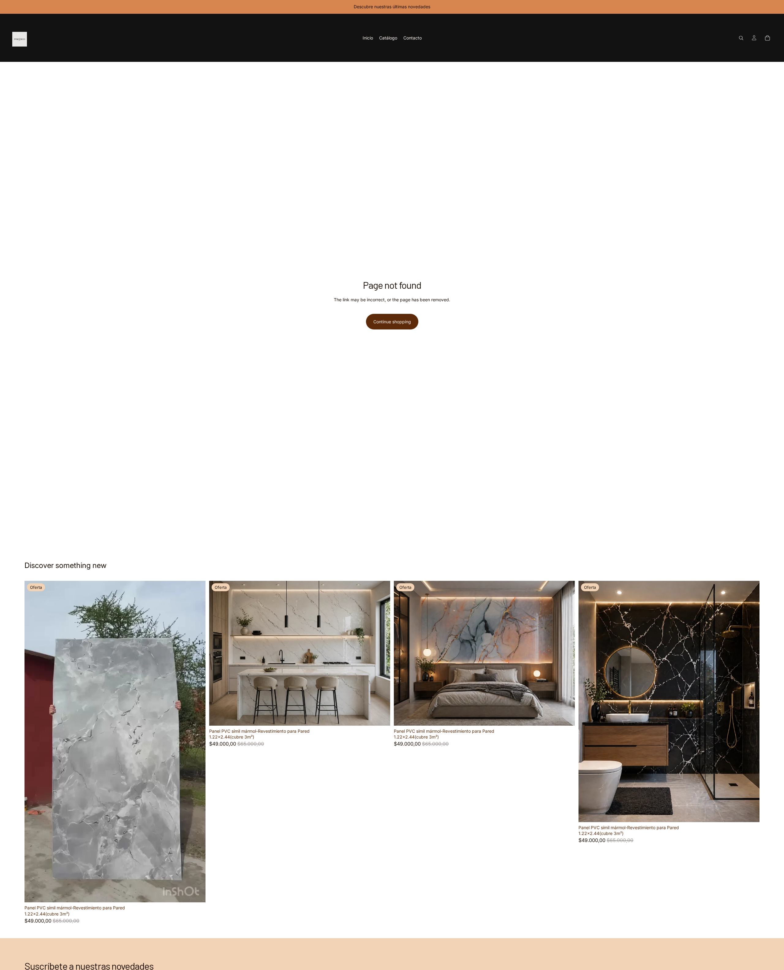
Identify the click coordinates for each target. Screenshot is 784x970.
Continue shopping (392, 321)
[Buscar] (741, 38)
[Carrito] (767, 38)
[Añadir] (196, 893)
